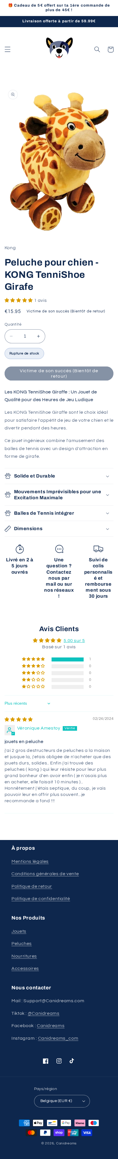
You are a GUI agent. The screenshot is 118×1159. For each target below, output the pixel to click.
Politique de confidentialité (40, 898)
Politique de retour (31, 886)
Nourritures (24, 956)
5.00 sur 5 (74, 640)
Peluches (21, 943)
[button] (7, 49)
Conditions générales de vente (45, 873)
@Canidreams (44, 1013)
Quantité (13, 324)
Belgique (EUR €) (56, 1101)
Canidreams (50, 1025)
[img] (19, 719)
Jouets (18, 931)
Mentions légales (30, 861)
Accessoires (25, 968)
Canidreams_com (58, 1038)
